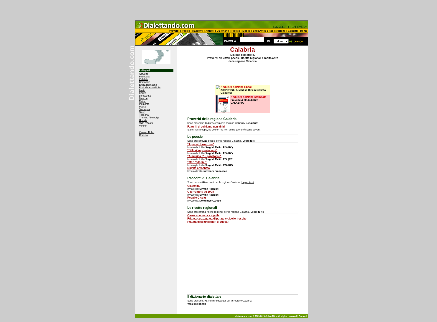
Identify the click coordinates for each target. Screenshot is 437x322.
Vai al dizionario (196, 303)
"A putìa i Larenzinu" (200, 144)
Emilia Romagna (148, 84)
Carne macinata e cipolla (203, 215)
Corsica (143, 135)
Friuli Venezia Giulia (149, 87)
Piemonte (144, 103)
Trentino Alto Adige (149, 117)
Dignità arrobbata (198, 168)
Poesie (186, 30)
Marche (143, 98)
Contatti (293, 30)
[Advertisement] (218, 10)
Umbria (143, 120)
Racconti (197, 30)
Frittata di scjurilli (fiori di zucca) (208, 221)
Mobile (246, 30)
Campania (144, 82)
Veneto (143, 125)
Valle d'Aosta (146, 123)
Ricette (235, 30)
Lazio (142, 90)
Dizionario (223, 30)
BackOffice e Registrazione (269, 30)
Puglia (142, 106)
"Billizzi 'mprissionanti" (202, 150)
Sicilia (142, 112)
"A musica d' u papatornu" (204, 156)
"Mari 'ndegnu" (197, 162)
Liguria (142, 93)
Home (303, 30)
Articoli (210, 30)
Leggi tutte (257, 211)
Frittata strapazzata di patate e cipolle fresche (216, 218)
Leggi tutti (252, 123)
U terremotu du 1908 (200, 191)
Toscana (144, 114)
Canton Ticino (146, 132)
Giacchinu (193, 185)
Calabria (143, 79)
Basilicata (144, 76)
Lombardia (145, 95)
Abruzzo (143, 73)
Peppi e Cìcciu (196, 197)
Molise (142, 101)
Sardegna (144, 109)
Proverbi (174, 30)
